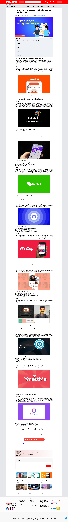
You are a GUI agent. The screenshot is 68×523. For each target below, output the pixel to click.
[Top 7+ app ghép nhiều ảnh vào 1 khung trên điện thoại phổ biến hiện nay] (21, 487)
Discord (19, 47)
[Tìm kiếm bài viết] (40, 2)
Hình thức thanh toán (33, 502)
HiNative (19, 42)
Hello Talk (19, 43)
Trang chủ (7, 4)
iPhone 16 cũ (36, 516)
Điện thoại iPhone (8, 512)
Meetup (19, 48)
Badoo (18, 44)
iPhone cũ (7, 516)
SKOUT (19, 52)
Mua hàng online (32, 501)
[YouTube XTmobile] (8, 508)
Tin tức (10, 4)
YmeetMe (19, 54)
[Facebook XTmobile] (7, 508)
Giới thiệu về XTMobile (22, 500)
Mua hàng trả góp (32, 500)
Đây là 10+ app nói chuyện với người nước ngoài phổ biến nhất (28, 40)
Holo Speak (19, 55)
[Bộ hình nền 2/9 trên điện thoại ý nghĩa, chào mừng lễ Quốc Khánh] (21, 475)
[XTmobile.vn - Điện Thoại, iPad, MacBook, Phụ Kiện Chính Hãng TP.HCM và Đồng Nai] (12, 2)
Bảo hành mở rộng (43, 500)
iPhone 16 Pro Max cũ (51, 516)
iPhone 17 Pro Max (22, 512)
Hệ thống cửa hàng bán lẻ (23, 502)
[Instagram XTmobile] (12, 508)
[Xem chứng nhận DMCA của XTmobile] (58, 508)
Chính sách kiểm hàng (43, 507)
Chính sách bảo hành (43, 505)
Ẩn (51, 38)
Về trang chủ (21, 504)
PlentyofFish (19, 50)
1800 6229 (45, 1)
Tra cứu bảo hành (32, 504)
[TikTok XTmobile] (10, 508)
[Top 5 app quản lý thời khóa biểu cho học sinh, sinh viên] (34, 475)
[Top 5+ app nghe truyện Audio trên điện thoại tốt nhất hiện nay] (46, 475)
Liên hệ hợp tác (21, 501)
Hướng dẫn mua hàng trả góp (34, 506)
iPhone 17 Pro (36, 512)
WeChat (19, 46)
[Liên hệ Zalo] (66, 518)
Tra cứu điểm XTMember (33, 505)
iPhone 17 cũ (22, 516)
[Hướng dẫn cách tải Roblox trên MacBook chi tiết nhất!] (34, 487)
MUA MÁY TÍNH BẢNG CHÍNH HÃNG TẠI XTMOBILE (34, 439)
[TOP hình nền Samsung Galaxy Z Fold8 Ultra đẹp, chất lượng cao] (46, 487)
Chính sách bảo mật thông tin (44, 506)
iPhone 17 (50, 512)
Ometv (18, 51)
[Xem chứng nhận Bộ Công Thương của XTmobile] (53, 508)
